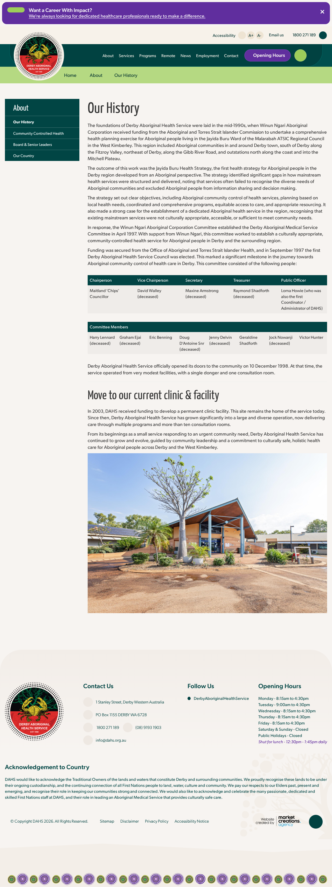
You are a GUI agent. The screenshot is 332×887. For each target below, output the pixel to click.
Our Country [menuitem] (23, 155)
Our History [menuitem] (23, 121)
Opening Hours (269, 55)
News (186, 55)
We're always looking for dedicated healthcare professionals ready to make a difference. (117, 16)
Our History (125, 75)
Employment (207, 55)
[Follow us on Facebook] (323, 35)
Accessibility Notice (192, 821)
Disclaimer (129, 821)
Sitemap (107, 821)
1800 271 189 (108, 727)
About (108, 55)
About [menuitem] (21, 107)
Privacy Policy (156, 821)
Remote (168, 55)
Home (70, 75)
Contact (231, 55)
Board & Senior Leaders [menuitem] (32, 144)
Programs (147, 55)
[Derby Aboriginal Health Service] (39, 55)
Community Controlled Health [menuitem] (38, 133)
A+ (250, 35)
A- (259, 35)
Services (126, 55)
